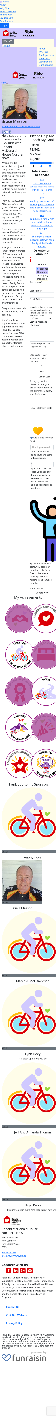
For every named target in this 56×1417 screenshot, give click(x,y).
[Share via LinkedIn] (10, 132)
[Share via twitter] (5, 132)
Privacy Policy (14, 1323)
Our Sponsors (7, 21)
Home (5, 1)
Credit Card (45, 376)
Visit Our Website (16, 1315)
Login (4, 25)
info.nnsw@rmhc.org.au (14, 1255)
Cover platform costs (41, 407)
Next (42, 371)
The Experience (8, 11)
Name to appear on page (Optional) (40, 345)
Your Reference (38, 394)
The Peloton (6, 14)
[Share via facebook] (2, 132)
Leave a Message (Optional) (38, 323)
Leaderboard (6, 17)
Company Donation (42, 277)
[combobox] (42, 447)
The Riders (44, 58)
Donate (42, 264)
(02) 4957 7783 (9, 1252)
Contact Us (12, 1307)
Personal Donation (42, 270)
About (3, 4)
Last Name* (36, 290)
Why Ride (5, 8)
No (49, 318)
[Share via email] (7, 132)
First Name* (36, 282)
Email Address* (38, 299)
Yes (36, 318)
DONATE (7, 41)
